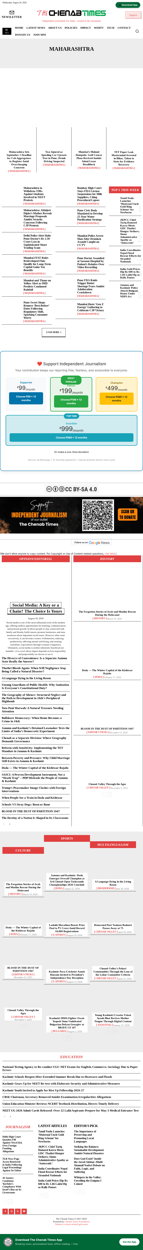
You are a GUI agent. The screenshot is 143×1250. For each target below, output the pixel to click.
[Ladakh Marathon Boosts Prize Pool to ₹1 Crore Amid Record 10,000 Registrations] (67, 909)
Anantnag (105, 1025)
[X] (17, 1211)
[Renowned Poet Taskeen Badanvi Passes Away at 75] (113, 909)
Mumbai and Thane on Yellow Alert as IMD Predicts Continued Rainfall (37, 285)
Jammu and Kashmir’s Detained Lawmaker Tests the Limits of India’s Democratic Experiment (36, 729)
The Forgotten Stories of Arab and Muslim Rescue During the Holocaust (23, 887)
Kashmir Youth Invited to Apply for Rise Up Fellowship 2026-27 (43, 1090)
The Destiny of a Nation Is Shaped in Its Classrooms (35, 818)
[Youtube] (24, 1211)
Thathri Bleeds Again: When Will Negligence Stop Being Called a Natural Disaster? (34, 669)
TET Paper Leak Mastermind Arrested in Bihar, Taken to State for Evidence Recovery (124, 158)
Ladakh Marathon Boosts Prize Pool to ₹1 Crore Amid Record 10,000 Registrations (67, 928)
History (99, 618)
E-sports (59, 935)
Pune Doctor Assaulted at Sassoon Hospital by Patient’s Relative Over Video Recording (90, 263)
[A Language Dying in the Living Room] (113, 866)
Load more (52, 332)
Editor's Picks (98, 732)
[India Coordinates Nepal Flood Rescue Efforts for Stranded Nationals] (114, 252)
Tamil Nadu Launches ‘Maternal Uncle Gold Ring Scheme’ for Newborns (129, 205)
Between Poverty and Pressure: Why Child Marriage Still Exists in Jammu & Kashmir (36, 759)
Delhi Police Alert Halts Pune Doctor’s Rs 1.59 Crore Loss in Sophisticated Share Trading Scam (37, 241)
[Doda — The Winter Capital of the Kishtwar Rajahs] (107, 646)
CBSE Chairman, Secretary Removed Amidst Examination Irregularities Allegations (56, 1097)
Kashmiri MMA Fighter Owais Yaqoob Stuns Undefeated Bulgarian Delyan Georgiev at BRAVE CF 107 (66, 1023)
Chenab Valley (98, 788)
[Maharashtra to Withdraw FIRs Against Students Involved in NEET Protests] (12, 194)
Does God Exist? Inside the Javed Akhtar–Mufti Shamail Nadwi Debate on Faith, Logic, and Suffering (89, 1165)
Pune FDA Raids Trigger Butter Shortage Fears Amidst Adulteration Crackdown (90, 286)
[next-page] (9, 824)
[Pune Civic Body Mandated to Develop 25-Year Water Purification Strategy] (65, 217)
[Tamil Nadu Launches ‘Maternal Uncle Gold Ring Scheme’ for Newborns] (114, 200)
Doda (98, 677)
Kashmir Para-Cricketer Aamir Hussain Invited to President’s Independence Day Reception (67, 974)
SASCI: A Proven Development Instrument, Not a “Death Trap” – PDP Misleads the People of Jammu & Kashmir (35, 778)
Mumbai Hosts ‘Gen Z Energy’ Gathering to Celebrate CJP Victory (90, 307)
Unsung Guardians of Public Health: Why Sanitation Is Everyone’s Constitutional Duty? (35, 686)
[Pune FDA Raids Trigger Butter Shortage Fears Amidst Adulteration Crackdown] (65, 287)
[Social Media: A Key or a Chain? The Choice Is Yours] (36, 585)
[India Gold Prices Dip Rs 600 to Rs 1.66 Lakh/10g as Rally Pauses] (114, 271)
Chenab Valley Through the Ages (107, 784)
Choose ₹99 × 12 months (26, 398)
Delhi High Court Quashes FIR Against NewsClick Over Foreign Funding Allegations (12, 1144)
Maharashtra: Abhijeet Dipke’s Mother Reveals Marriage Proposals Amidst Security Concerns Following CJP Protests (38, 218)
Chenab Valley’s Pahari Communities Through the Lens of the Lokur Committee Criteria (113, 971)
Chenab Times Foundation (77, 1221)
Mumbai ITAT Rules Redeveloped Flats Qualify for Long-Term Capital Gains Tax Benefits (37, 263)
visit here (110, 553)
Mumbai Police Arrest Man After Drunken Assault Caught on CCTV (90, 240)
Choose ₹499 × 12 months (116, 398)
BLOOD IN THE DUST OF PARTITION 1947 (31, 811)
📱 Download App (127, 4)
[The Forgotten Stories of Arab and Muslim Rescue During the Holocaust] (107, 588)
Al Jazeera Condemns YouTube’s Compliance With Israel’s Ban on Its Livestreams (11, 1185)
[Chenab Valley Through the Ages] (107, 760)
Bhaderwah (106, 888)
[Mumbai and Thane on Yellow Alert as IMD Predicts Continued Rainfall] (12, 287)
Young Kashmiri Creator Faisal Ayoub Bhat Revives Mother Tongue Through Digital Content (112, 1018)
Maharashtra (19, 171)
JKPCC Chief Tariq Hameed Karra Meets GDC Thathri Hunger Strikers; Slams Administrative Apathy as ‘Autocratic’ (130, 231)
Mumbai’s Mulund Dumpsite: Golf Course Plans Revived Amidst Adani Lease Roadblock (89, 158)
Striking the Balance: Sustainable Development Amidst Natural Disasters (89, 1150)
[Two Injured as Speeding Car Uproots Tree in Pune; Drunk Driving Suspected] (54, 139)
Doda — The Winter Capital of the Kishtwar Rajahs (35, 767)
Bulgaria (59, 1031)
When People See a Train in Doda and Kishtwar (32, 797)
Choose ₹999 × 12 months (71, 437)
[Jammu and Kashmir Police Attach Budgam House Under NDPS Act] (114, 287)
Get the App (129, 1241)
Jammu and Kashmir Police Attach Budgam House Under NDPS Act (129, 291)
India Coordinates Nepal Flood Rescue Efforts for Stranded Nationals (130, 256)
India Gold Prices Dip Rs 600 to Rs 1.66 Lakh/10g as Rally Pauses (130, 273)
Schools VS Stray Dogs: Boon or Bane (26, 804)
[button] (137, 31)
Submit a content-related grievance (71, 1224)
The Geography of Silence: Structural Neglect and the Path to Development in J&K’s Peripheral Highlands (34, 698)
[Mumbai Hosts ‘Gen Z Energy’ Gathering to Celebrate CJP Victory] (65, 309)
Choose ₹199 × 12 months (71, 401)
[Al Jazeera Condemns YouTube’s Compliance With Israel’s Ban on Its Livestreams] (28, 1178)
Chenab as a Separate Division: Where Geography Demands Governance (34, 739)
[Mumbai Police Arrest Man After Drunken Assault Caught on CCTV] (65, 242)
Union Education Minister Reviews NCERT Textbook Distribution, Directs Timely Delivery (60, 1103)
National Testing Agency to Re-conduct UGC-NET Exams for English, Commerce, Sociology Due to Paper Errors (70, 1068)
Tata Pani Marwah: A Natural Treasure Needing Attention (32, 709)
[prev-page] (4, 824)
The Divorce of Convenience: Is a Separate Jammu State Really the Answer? (34, 660)
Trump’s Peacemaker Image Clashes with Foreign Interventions (34, 789)
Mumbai (70, 57)
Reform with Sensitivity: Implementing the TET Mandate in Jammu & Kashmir (32, 749)
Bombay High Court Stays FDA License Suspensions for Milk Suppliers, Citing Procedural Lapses (89, 194)
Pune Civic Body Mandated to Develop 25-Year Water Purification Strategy (90, 215)
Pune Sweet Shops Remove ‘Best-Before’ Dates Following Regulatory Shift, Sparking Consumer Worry (36, 310)
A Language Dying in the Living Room (26, 678)
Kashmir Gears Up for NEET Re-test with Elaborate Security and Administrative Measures (61, 1083)
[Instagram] (11, 1211)
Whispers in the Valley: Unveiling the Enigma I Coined (87, 1180)
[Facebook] (5, 1211)
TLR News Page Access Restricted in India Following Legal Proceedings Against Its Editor (12, 1165)
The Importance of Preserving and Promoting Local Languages (85, 1136)
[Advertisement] (71, 101)
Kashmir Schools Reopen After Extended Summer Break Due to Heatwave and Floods (57, 1076)
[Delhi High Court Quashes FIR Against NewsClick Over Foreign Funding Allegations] (28, 1137)
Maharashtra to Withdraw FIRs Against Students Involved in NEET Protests (34, 194)
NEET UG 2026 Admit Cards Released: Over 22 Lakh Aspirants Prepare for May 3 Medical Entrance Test (70, 1110)
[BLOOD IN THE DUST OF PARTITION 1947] (107, 705)
